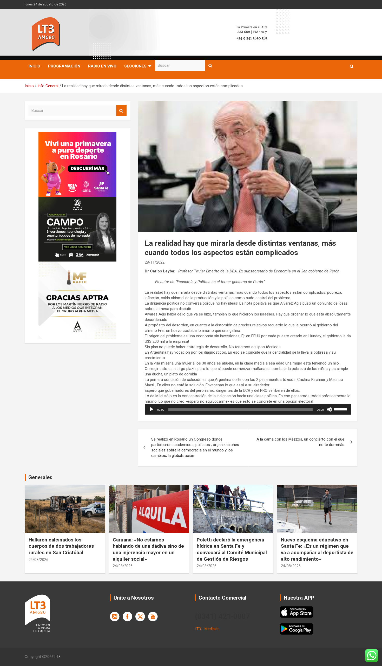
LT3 (58, 656)
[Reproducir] (151, 409)
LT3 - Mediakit (207, 629)
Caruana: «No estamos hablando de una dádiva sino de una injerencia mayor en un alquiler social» (148, 549)
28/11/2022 (154, 262)
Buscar (210, 65)
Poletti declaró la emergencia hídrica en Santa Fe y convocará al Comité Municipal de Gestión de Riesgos (232, 549)
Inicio (34, 66)
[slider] (341, 409)
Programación (64, 66)
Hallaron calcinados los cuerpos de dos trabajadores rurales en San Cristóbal (61, 546)
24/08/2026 (38, 560)
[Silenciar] (329, 409)
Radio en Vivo (102, 66)
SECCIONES (135, 66)
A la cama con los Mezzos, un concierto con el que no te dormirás (300, 442)
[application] (248, 409)
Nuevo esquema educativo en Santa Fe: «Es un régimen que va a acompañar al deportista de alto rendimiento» (317, 549)
